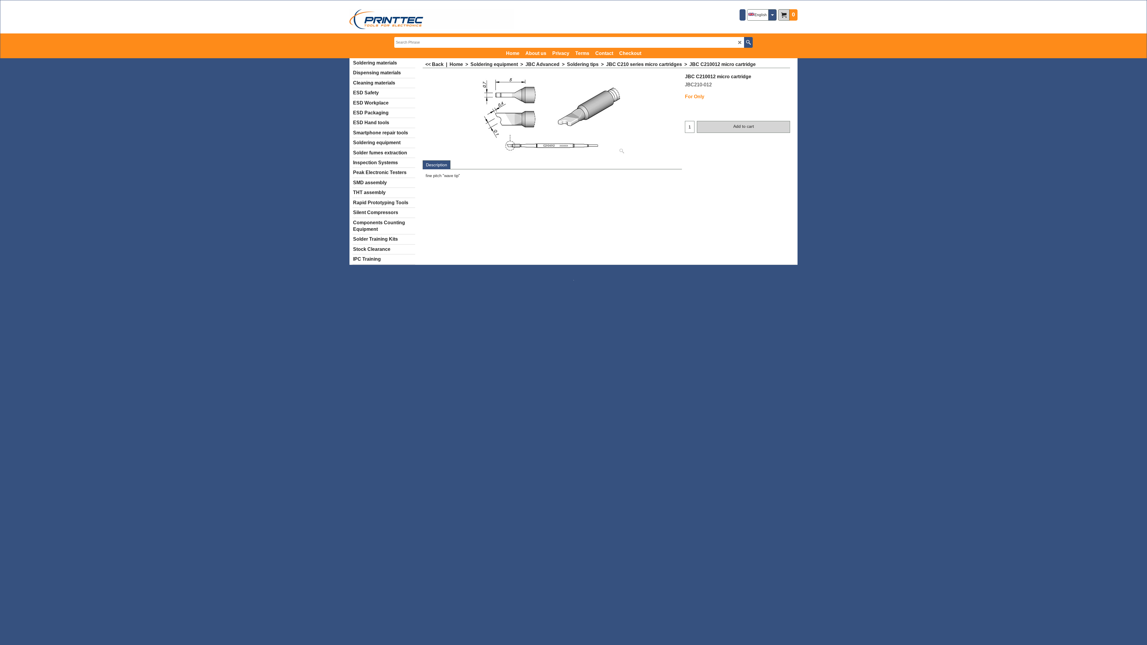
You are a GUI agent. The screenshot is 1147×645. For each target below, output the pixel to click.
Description (436, 164)
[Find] (748, 42)
